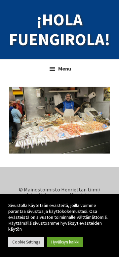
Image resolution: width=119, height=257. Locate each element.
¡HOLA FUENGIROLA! (59, 29)
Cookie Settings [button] (26, 242)
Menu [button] (64, 68)
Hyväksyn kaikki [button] (65, 242)
